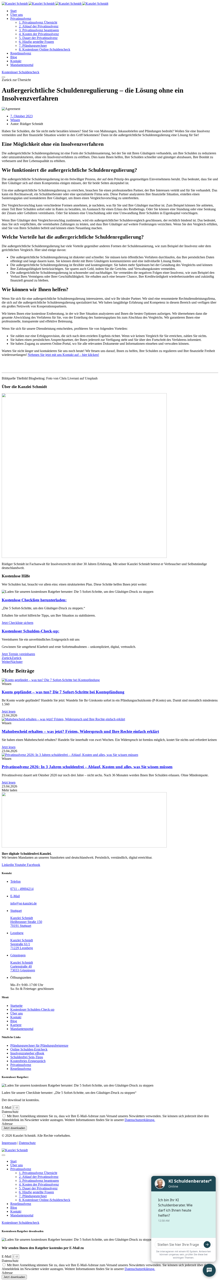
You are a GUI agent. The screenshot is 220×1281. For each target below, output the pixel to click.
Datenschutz (10, 1112)
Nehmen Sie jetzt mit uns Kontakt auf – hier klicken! (63, 355)
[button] (16, 80)
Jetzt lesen (8, 711)
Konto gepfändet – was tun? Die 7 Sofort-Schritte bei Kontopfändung (63, 692)
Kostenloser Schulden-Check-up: (30, 631)
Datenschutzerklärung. (140, 1120)
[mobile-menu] (3, 77)
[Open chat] (209, 1270)
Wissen (15, 120)
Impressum (9, 1143)
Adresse (7, 1124)
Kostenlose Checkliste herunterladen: (34, 600)
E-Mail (7, 1107)
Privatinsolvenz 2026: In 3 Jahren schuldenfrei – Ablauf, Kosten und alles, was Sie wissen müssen (87, 767)
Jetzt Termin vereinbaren (18, 654)
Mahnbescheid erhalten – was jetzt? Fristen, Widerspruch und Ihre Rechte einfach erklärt (80, 731)
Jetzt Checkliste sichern (17, 623)
